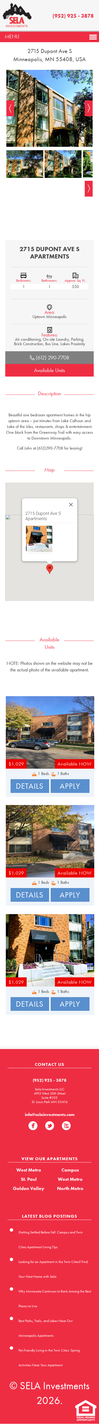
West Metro (28, 1170)
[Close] (70, 504)
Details (30, 786)
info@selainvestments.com (49, 1114)
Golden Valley (28, 1188)
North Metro (70, 1188)
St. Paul (29, 1179)
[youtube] (66, 1125)
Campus (70, 1170)
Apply (70, 786)
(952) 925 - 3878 (73, 15)
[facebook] (33, 1125)
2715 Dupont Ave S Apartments (43, 516)
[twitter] (49, 1125)
